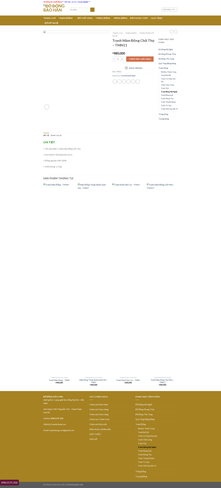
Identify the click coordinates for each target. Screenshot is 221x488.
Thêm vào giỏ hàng (140, 59)
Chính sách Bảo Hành (98, 404)
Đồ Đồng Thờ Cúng (166, 59)
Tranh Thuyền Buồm (168, 102)
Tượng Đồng (163, 119)
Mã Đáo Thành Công (168, 72)
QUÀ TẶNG (156, 18)
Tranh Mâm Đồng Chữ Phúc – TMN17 (162, 381)
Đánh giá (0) (56, 135)
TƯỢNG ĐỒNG (102, 18)
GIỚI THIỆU (95, 434)
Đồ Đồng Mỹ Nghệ (165, 49)
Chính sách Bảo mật (98, 424)
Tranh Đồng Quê (167, 95)
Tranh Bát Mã (166, 75)
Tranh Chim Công (167, 85)
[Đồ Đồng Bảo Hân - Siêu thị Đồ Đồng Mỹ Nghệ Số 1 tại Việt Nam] (54, 10)
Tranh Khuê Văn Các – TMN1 (128, 380)
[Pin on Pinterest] (128, 81)
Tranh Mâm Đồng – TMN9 (59, 380)
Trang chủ (117, 33)
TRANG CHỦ (49, 18)
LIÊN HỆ (93, 439)
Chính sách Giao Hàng (99, 409)
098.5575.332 (9, 482)
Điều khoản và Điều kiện (100, 429)
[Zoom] (46, 106)
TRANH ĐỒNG (66, 18)
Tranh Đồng (131, 33)
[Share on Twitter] (119, 81)
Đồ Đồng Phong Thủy (167, 54)
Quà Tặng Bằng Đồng (167, 63)
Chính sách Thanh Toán (99, 419)
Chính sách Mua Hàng (98, 414)
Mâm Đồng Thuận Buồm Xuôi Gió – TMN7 (93, 381)
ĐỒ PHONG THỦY (139, 18)
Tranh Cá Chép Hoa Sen (168, 80)
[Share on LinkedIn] (138, 81)
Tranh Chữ (165, 88)
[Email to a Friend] (124, 81)
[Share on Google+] (133, 81)
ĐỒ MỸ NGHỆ (51, 23)
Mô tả (46, 135)
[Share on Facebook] (115, 81)
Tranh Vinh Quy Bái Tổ (169, 109)
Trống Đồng (163, 114)
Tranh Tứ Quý (166, 105)
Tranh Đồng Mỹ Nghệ (127, 76)
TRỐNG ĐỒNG (120, 18)
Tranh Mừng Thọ (167, 98)
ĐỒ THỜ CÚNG (85, 18)
